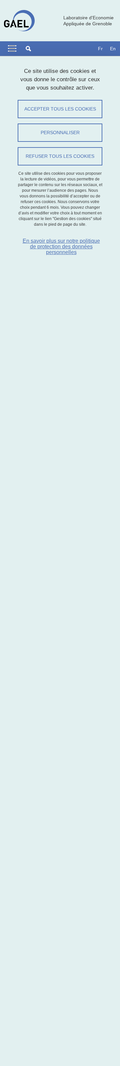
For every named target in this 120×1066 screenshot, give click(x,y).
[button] (28, 48)
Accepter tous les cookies (60, 109)
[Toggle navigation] (12, 48)
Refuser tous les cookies (60, 156)
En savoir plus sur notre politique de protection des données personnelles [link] (61, 246)
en (113, 48)
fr (100, 48)
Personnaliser (60, 132)
